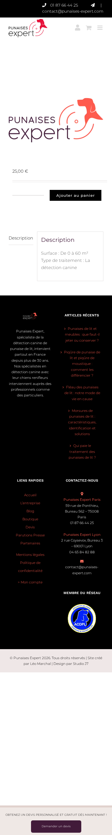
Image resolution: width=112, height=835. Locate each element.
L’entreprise (30, 503)
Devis (30, 527)
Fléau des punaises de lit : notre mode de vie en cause (82, 393)
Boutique (30, 519)
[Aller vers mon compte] (77, 25)
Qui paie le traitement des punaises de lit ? (82, 451)
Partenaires (30, 543)
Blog (30, 511)
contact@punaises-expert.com (72, 11)
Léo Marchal (40, 663)
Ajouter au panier (75, 195)
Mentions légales (30, 554)
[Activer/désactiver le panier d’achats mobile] (89, 25)
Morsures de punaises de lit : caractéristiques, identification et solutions (82, 422)
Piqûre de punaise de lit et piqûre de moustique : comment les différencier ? (82, 363)
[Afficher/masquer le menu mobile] (100, 25)
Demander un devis (56, 826)
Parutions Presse (30, 535)
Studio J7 (80, 663)
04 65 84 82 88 (82, 552)
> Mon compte (30, 582)
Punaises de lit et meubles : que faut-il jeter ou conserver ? (82, 334)
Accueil (30, 495)
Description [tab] (21, 238)
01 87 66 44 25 (64, 5)
